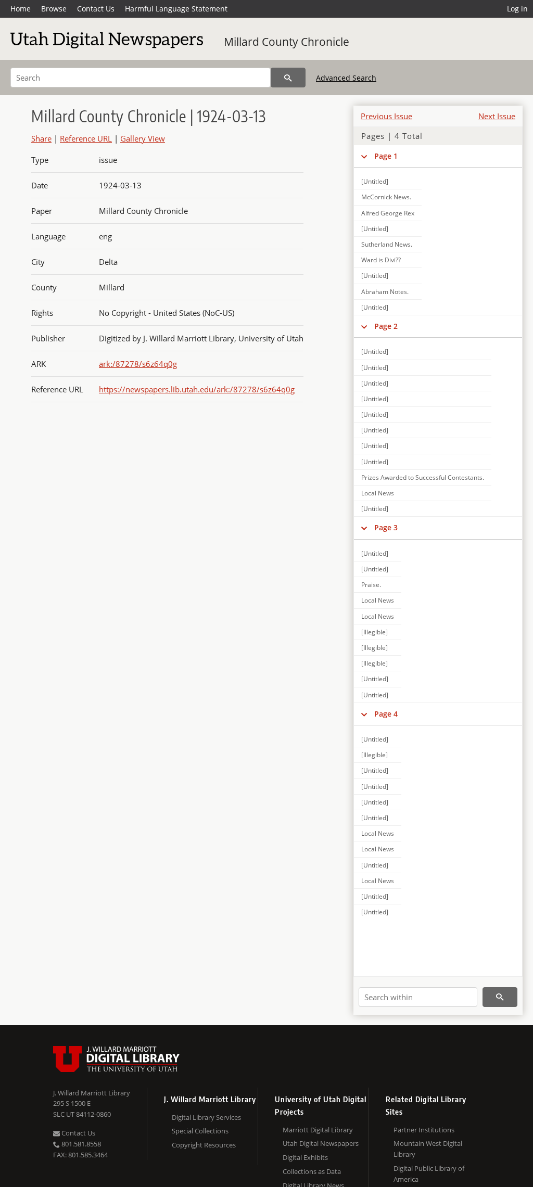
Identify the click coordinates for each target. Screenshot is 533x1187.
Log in (517, 9)
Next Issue (496, 116)
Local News (377, 493)
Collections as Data (312, 1171)
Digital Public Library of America (429, 1174)
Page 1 (386, 156)
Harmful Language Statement (176, 9)
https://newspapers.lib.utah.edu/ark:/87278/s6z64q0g (197, 389)
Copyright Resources (204, 1145)
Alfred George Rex (387, 213)
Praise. (371, 584)
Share (41, 138)
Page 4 (386, 714)
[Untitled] (374, 181)
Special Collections (200, 1130)
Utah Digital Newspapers (321, 1143)
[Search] (288, 77)
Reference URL (86, 138)
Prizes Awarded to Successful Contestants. (422, 477)
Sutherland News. (386, 244)
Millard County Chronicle (286, 41)
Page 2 (386, 326)
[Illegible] (374, 632)
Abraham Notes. (385, 291)
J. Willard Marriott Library (91, 1092)
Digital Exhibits (305, 1157)
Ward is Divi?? (381, 260)
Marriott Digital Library (318, 1129)
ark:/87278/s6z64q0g (138, 364)
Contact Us (96, 9)
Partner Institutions (424, 1129)
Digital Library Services (206, 1117)
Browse (54, 9)
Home (20, 9)
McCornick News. (386, 197)
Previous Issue (386, 116)
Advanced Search (346, 78)
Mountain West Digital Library (428, 1149)
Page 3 (386, 527)
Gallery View (142, 138)
